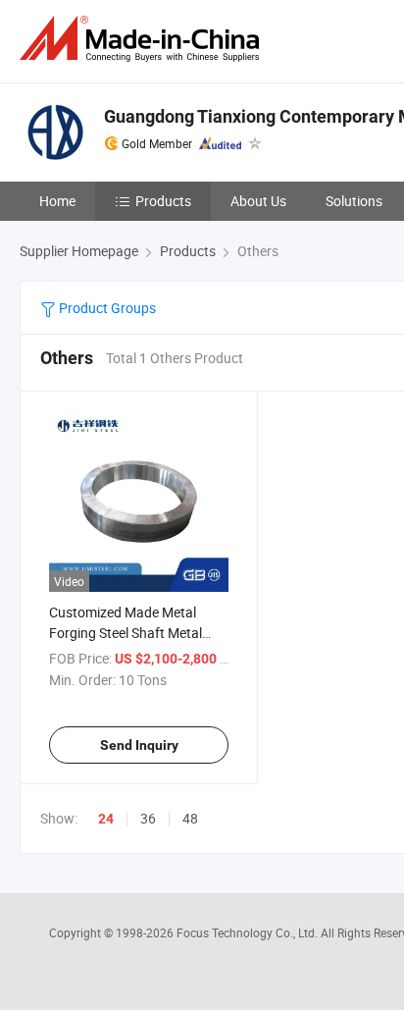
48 (190, 818)
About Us (258, 200)
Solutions (354, 200)
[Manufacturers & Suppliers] (143, 39)
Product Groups (106, 307)
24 (106, 818)
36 (148, 818)
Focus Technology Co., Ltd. (249, 932)
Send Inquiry (139, 745)
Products (163, 200)
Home (57, 200)
